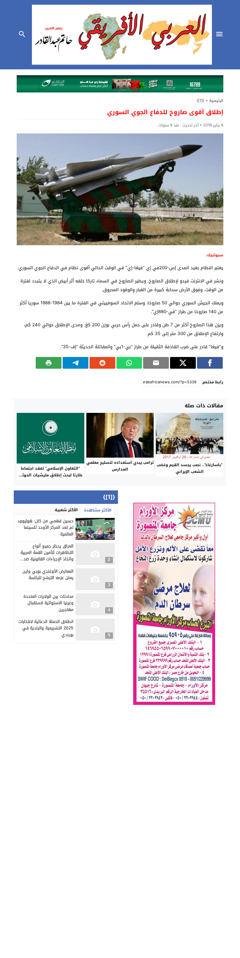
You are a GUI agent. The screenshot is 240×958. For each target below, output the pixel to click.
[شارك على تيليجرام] (75, 362)
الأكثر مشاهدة (98, 510)
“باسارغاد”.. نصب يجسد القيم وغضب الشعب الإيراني (189, 468)
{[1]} (200, 100)
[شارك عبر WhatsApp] (129, 362)
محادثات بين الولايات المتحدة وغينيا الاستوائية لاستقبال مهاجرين (48, 603)
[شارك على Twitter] (183, 362)
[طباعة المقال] (48, 362)
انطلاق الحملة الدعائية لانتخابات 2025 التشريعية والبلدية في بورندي (45, 628)
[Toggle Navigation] (221, 35)
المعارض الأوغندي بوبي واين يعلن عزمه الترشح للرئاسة (48, 574)
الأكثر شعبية (66, 510)
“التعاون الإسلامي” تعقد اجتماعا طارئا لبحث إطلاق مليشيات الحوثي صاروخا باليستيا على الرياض (50, 475)
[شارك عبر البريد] (156, 362)
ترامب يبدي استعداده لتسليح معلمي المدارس (120, 466)
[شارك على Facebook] (209, 362)
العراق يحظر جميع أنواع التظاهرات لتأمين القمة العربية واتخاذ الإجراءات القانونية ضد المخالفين (46, 556)
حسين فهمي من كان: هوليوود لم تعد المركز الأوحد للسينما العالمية (45, 527)
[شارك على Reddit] (102, 362)
